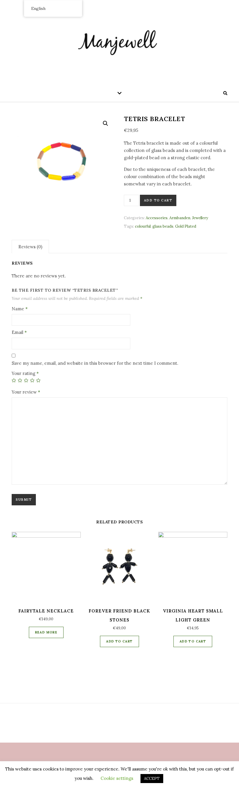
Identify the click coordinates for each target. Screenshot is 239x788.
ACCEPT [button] (152, 778)
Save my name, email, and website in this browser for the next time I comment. (95, 363)
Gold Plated (185, 226)
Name (20, 308)
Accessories (157, 217)
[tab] (30, 246)
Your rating (25, 373)
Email (19, 332)
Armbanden (179, 217)
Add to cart (158, 200)
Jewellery (200, 217)
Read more (46, 632)
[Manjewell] (119, 40)
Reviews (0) (30, 246)
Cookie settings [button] (117, 778)
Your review (26, 392)
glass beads (162, 226)
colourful (143, 226)
